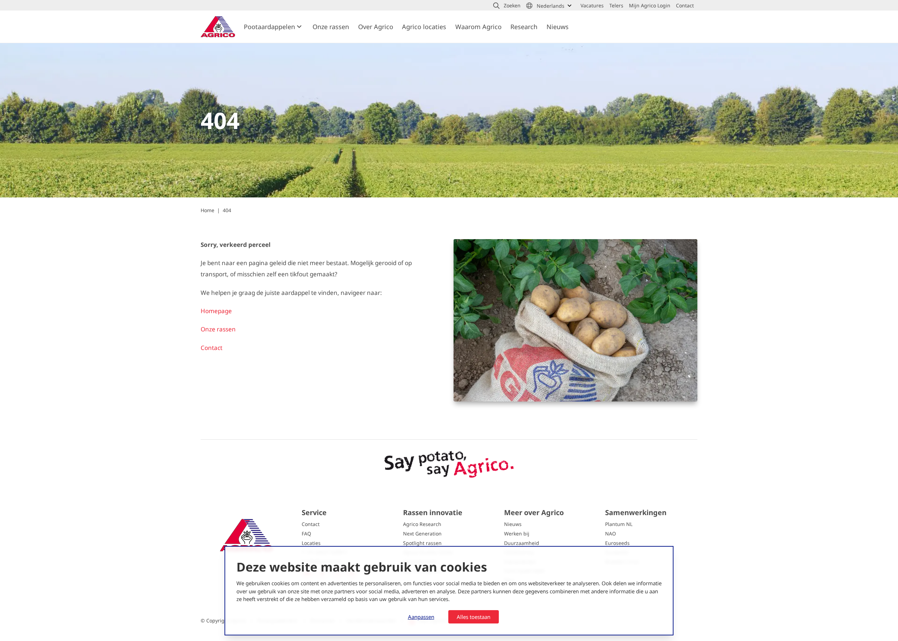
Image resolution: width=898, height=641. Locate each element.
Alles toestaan (473, 616)
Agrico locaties (424, 26)
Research (523, 26)
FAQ (306, 533)
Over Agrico (375, 26)
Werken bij (516, 533)
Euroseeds (617, 543)
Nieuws (558, 26)
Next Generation (422, 533)
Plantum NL (618, 524)
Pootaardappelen (269, 26)
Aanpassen (421, 616)
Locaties (311, 543)
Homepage (217, 311)
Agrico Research (422, 524)
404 (227, 210)
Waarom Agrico (478, 26)
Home (207, 210)
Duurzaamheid (521, 543)
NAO (610, 533)
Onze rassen (331, 26)
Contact (211, 348)
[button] (507, 5)
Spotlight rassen (422, 543)
